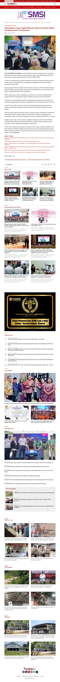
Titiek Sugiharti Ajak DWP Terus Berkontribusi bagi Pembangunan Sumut (22, 141)
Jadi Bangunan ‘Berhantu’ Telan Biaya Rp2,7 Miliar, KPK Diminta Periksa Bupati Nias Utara (16, 657)
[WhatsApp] (34, 672)
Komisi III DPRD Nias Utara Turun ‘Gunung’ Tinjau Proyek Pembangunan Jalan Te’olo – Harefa (30, 365)
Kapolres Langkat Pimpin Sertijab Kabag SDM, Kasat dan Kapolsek (42, 559)
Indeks (42, 676)
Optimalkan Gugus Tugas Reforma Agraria (15, 159)
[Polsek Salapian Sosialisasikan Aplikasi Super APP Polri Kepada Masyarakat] (16, 550)
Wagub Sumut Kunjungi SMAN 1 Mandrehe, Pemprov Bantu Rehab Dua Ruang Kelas (34, 492)
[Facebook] (23, 672)
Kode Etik (24, 676)
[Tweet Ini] (46, 164)
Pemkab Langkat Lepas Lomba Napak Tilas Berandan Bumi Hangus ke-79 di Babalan (41, 586)
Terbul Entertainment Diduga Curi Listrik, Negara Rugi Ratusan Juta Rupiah (26, 339)
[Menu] (5, 4)
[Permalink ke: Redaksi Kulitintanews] (5, 33)
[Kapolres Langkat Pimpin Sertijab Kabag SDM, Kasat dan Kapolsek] (43, 550)
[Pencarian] (55, 4)
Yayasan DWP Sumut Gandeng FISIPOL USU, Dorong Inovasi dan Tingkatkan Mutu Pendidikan (33, 506)
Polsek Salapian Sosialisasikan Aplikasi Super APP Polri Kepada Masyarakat (16, 559)
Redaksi (18, 676)
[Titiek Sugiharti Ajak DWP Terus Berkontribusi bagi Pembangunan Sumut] (30, 175)
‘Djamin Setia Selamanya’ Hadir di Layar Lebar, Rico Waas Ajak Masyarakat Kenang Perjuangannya (28, 403)
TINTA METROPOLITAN (9, 25)
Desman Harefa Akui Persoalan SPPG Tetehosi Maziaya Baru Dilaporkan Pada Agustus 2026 (15, 636)
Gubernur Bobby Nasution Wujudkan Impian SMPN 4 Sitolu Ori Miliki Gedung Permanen (32, 500)
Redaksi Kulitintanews (12, 32)
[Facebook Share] (43, 164)
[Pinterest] (29, 672)
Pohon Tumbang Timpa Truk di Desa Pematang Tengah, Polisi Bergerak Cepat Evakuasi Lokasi (42, 539)
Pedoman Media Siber (33, 676)
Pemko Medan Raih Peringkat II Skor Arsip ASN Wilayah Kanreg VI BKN (15, 421)
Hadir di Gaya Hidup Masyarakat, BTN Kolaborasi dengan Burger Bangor (22, 475)
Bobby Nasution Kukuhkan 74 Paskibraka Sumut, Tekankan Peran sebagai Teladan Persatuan (27, 150)
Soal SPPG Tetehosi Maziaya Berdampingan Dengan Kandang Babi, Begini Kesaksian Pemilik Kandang (42, 658)
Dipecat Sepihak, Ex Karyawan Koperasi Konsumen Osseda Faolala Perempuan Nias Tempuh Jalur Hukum (30, 355)
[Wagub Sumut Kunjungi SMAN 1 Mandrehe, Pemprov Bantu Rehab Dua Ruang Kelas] (9, 494)
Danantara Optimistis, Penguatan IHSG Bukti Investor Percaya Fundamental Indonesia (25, 483)
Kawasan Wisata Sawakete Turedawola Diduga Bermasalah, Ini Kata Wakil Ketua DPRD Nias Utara (30, 344)
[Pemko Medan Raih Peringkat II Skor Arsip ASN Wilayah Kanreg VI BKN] (16, 413)
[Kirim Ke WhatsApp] (54, 164)
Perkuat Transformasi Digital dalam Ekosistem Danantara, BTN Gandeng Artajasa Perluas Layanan (28, 479)
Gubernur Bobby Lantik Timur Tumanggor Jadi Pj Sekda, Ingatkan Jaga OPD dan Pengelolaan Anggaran (27, 144)
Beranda (6, 22)
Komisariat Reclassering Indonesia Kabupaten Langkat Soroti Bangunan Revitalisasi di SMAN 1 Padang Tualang (16, 608)
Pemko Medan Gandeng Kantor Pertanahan (38, 159)
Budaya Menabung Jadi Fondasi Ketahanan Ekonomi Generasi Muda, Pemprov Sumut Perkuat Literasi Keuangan (29, 138)
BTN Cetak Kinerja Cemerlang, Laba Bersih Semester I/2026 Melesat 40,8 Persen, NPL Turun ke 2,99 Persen (28, 471)
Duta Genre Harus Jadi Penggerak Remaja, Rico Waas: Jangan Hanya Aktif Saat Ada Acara (42, 421)
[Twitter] (26, 672)
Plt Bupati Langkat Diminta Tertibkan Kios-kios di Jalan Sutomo (43, 607)
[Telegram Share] (51, 164)
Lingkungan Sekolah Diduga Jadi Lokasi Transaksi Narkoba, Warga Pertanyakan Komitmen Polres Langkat (16, 587)
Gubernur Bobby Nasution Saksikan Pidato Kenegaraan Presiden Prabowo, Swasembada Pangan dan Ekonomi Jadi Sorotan (29, 147)
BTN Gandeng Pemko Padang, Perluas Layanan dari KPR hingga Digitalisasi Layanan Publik (26, 466)
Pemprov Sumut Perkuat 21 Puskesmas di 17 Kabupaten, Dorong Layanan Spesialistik (25, 152)
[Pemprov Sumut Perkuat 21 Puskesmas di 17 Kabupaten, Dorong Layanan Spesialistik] (48, 191)
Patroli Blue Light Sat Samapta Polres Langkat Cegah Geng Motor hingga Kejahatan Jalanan (15, 539)
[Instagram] (31, 672)
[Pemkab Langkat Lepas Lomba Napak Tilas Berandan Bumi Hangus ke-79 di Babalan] (43, 577)
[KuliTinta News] (12, 4)
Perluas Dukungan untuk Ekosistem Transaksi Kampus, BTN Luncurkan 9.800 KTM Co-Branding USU (28, 462)
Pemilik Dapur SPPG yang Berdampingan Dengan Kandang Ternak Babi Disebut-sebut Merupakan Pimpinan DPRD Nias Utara (43, 637)
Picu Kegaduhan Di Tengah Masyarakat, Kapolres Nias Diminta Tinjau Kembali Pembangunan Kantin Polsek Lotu (30, 360)
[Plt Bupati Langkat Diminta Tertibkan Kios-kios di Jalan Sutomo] (43, 599)
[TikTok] (37, 672)
